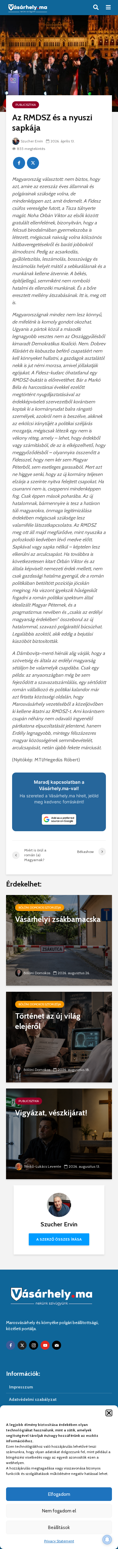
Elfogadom (59, 1494)
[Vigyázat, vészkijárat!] (59, 1133)
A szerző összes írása (59, 1239)
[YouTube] (45, 1345)
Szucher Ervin (32, 141)
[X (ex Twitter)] (22, 1345)
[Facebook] (10, 1345)
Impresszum (21, 1387)
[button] (109, 1413)
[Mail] (56, 1345)
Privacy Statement (59, 1541)
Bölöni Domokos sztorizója (39, 908)
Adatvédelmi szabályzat (33, 1399)
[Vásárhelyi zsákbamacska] (59, 940)
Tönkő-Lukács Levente (42, 1166)
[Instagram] (33, 1345)
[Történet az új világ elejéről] (59, 1037)
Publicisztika (25, 105)
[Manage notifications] (107, 1539)
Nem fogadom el (59, 1511)
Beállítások (59, 1527)
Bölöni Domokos (37, 973)
